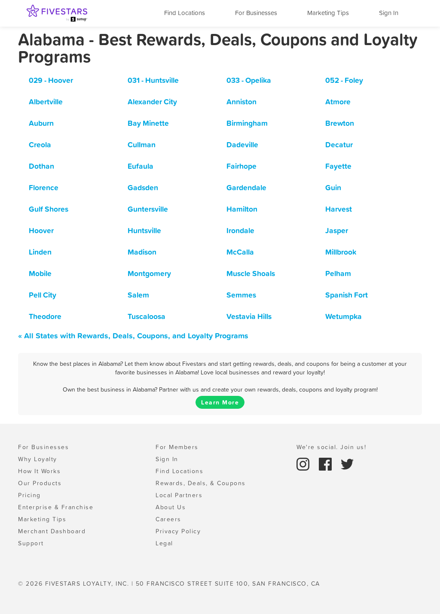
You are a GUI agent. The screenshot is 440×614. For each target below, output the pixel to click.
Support (31, 543)
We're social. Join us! (331, 447)
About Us (171, 507)
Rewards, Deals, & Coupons (201, 483)
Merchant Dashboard (52, 531)
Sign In (388, 13)
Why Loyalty (37, 459)
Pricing (29, 495)
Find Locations (184, 13)
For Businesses (256, 13)
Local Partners (179, 495)
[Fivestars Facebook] (326, 463)
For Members (177, 447)
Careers (168, 519)
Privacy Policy (178, 531)
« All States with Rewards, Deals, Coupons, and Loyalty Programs (133, 335)
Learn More (220, 402)
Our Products (39, 483)
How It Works (39, 471)
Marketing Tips (328, 13)
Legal (164, 543)
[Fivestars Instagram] (304, 463)
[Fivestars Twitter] (347, 463)
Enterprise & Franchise (55, 507)
